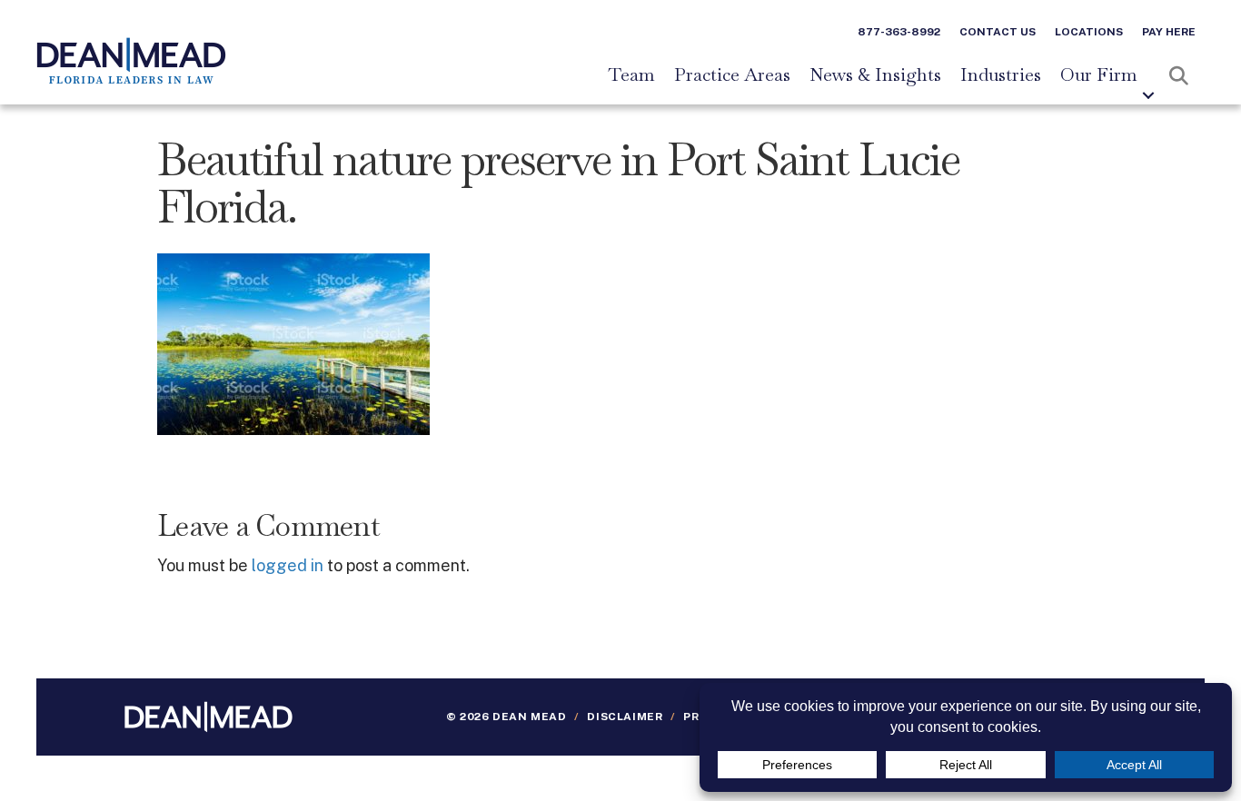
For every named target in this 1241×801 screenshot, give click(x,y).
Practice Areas (732, 75)
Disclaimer (624, 716)
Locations (1089, 31)
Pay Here (1169, 31)
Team (631, 75)
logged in (287, 565)
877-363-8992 (899, 31)
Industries (1000, 75)
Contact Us (997, 31)
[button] (1148, 95)
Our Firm (1098, 75)
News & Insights (875, 75)
